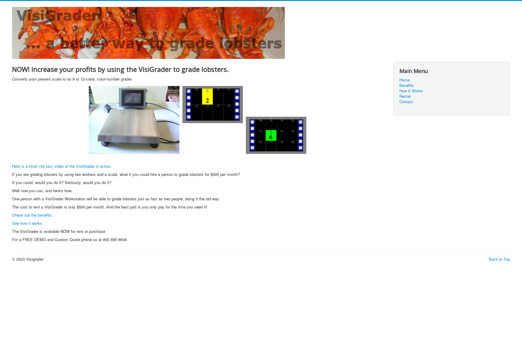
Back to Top (499, 259)
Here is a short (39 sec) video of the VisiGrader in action (61, 166)
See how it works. (27, 223)
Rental (405, 96)
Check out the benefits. (32, 215)
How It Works (411, 91)
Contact (406, 101)
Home (404, 80)
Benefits (406, 85)
